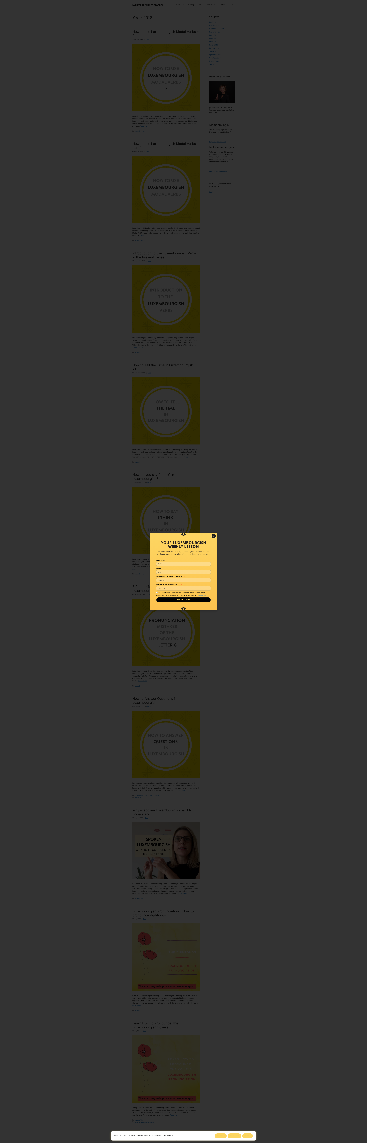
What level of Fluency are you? (170, 576)
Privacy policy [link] (168, 1136)
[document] (183, 571)
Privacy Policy (201, 595)
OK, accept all (221, 1136)
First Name (161, 560)
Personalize (247, 1136)
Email (158, 568)
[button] (214, 536)
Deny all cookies (234, 1136)
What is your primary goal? (168, 584)
